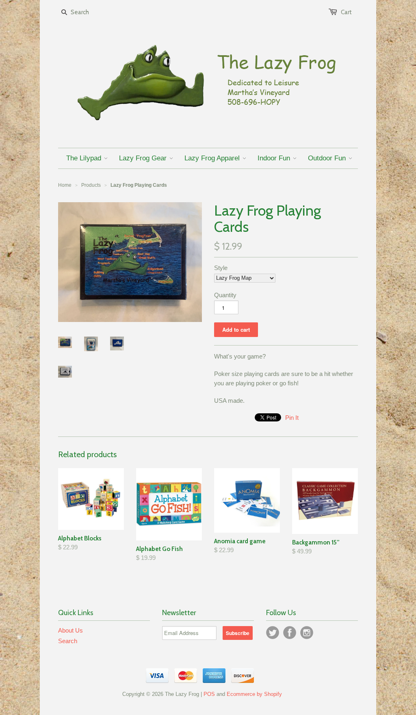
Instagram (306, 632)
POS (209, 694)
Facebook (289, 632)
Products (91, 185)
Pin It (292, 417)
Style (221, 267)
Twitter (272, 632)
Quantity (225, 295)
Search (67, 640)
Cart (346, 12)
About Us (70, 630)
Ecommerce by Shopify (254, 694)
